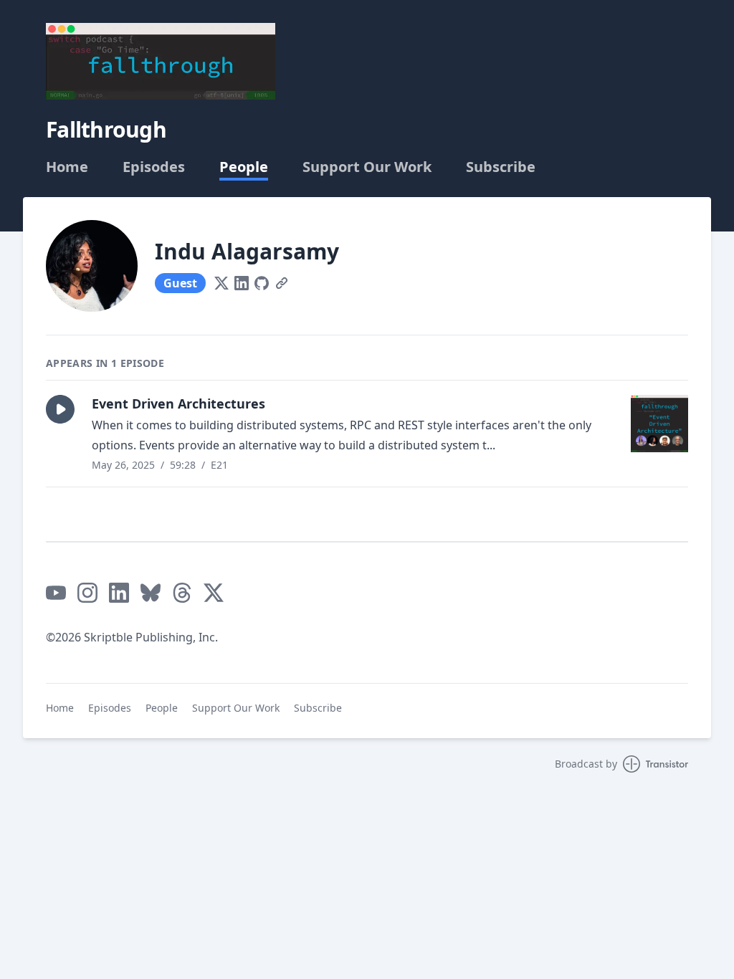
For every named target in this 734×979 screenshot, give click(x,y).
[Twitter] (221, 283)
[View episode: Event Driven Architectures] (659, 423)
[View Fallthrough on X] (214, 593)
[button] (60, 409)
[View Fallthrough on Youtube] (56, 593)
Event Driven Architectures (178, 403)
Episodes (154, 167)
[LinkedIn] (241, 283)
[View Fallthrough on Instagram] (87, 593)
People (243, 167)
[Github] (261, 283)
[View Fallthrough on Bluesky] (150, 593)
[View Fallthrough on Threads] (182, 593)
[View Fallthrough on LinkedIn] (119, 593)
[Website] (282, 283)
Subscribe (500, 167)
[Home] (160, 61)
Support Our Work (367, 167)
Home (67, 167)
